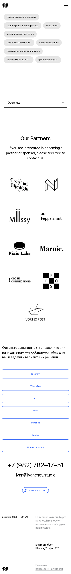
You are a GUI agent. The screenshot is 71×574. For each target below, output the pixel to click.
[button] (43, 5)
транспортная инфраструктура (22, 25)
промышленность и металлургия (23, 51)
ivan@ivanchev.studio (36, 475)
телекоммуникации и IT (18, 59)
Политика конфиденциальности (49, 567)
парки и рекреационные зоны (21, 17)
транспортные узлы (48, 59)
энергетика (52, 25)
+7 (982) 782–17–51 (35, 465)
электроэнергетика (49, 42)
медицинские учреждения (20, 34)
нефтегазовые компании (19, 42)
